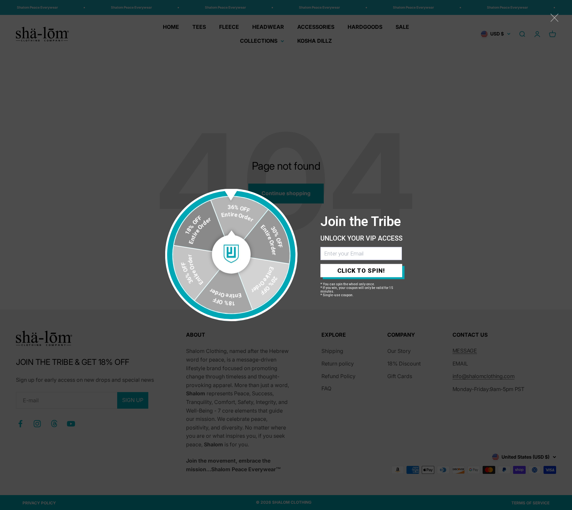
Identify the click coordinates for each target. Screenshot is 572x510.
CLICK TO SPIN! (361, 270)
